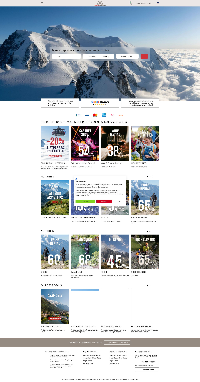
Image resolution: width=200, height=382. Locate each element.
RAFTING (105, 218)
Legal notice (87, 361)
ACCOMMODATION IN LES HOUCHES (82, 326)
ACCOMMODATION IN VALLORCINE (141, 326)
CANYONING (76, 272)
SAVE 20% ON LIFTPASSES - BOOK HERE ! (53, 163)
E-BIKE (44, 272)
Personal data (88, 363)
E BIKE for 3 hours (139, 218)
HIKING (104, 272)
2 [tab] (150, 177)
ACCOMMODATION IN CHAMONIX (50, 326)
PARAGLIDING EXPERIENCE (83, 218)
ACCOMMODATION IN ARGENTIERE (111, 326)
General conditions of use (92, 355)
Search (145, 56)
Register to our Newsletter (118, 342)
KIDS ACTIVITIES (138, 163)
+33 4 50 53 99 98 (148, 362)
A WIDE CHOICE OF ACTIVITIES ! (55, 218)
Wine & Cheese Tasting (111, 163)
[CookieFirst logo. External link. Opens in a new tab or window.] (76, 179)
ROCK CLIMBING (138, 272)
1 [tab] (148, 177)
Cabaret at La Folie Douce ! (83, 163)
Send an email (148, 370)
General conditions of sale (92, 358)
